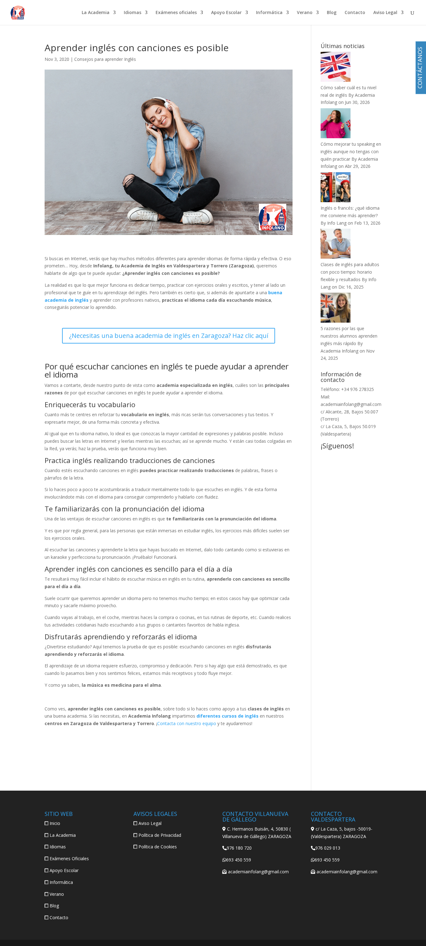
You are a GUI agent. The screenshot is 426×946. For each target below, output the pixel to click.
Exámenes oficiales (176, 12)
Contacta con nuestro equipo (186, 723)
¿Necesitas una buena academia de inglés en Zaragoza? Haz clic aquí (168, 335)
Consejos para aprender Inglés (105, 59)
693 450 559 (238, 860)
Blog (331, 12)
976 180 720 (239, 848)
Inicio (55, 823)
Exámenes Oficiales (69, 858)
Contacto (355, 12)
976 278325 (362, 389)
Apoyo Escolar (226, 12)
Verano (304, 12)
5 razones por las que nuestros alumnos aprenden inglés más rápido (349, 335)
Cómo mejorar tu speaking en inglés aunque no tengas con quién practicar (351, 151)
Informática (269, 12)
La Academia (95, 12)
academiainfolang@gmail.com (351, 404)
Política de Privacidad (159, 835)
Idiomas (132, 12)
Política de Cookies (157, 847)
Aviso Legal (385, 12)
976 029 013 (327, 848)
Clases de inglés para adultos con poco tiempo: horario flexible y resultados (350, 271)
